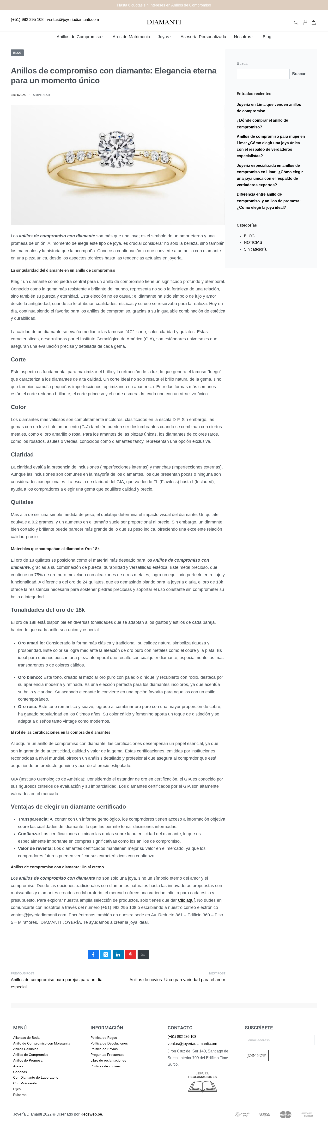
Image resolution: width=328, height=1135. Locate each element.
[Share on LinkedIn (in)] (118, 954)
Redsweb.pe (91, 1114)
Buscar (243, 63)
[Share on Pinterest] (130, 954)
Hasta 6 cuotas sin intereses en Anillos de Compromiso (164, 5)
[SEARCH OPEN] (296, 22)
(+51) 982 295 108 (27, 19)
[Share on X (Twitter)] (105, 954)
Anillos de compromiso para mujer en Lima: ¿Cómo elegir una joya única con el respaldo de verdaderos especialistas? (271, 146)
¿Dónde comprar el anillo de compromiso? (262, 123)
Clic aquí (186, 900)
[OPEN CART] (313, 22)
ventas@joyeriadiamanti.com (73, 19)
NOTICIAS (253, 242)
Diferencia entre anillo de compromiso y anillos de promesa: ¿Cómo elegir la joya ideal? (269, 200)
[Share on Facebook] (93, 954)
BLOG (17, 52)
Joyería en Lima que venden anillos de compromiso (269, 107)
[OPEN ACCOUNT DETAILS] (305, 22)
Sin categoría (255, 249)
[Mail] (143, 954)
